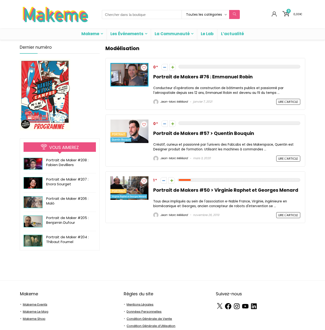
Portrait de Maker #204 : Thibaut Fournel (67, 239)
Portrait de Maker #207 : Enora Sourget (67, 182)
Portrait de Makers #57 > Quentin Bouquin (203, 133)
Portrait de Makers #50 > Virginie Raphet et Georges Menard (225, 190)
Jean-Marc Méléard (174, 102)
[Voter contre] (164, 67)
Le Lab (207, 34)
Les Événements (126, 34)
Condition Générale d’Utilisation (151, 326)
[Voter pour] (172, 67)
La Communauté (172, 34)
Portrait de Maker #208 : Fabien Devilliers (67, 162)
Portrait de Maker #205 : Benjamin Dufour (67, 220)
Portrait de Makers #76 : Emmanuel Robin (203, 77)
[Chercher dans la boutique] (234, 14)
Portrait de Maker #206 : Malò (67, 201)
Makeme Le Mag (35, 311)
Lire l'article (288, 102)
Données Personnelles (144, 311)
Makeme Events (35, 304)
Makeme (90, 34)
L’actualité (232, 34)
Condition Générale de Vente (149, 318)
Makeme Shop (34, 318)
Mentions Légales (140, 304)
